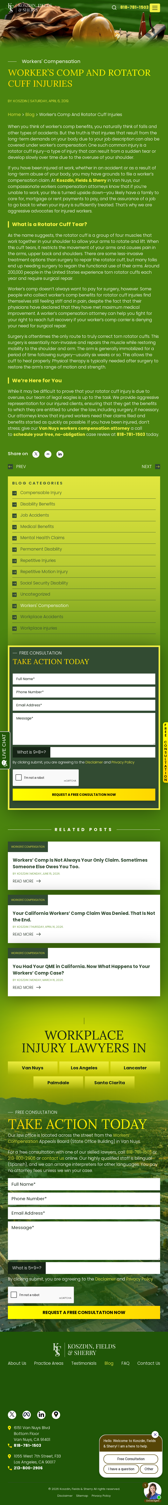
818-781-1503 (134, 7)
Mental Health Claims (42, 538)
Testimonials (83, 1363)
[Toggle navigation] (155, 8)
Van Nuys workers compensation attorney (84, 428)
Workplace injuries (38, 628)
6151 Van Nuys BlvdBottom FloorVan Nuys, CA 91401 (32, 1433)
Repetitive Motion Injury (44, 572)
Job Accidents (34, 515)
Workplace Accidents (41, 617)
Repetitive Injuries (38, 560)
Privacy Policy (123, 762)
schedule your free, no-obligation (49, 434)
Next (147, 467)
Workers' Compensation (51, 61)
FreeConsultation (165, 752)
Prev (21, 467)
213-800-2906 (21, 1158)
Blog (30, 115)
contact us (53, 1158)
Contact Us (148, 1363)
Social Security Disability (44, 583)
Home (14, 115)
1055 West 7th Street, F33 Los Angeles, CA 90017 (37, 1459)
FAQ (125, 1363)
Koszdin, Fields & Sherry (82, 180)
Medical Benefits (37, 527)
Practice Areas (48, 1363)
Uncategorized (35, 594)
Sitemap (82, 1496)
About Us (17, 1363)
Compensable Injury (41, 493)
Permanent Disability (41, 549)
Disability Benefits (37, 504)
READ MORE (23, 881)
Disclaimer (94, 762)
